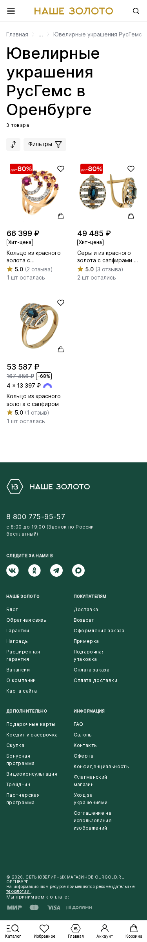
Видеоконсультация (31, 774)
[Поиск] (136, 11)
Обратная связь (26, 620)
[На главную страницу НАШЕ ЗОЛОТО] (48, 486)
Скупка (15, 745)
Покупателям (90, 596)
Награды (17, 641)
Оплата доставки (95, 680)
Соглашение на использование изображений (93, 820)
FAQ (78, 724)
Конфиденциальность (101, 766)
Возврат (84, 620)
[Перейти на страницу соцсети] (17, 570)
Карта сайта (21, 691)
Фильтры (41, 144)
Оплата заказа (92, 670)
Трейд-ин (18, 784)
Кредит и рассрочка (32, 735)
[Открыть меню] (11, 11)
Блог (12, 609)
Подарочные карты (31, 724)
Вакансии (18, 670)
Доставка (86, 609)
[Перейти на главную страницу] (73, 11)
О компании (21, 680)
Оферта (84, 756)
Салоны (83, 735)
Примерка (86, 641)
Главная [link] (17, 34)
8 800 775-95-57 (35, 517)
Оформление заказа (99, 630)
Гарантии (17, 630)
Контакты (86, 745)
